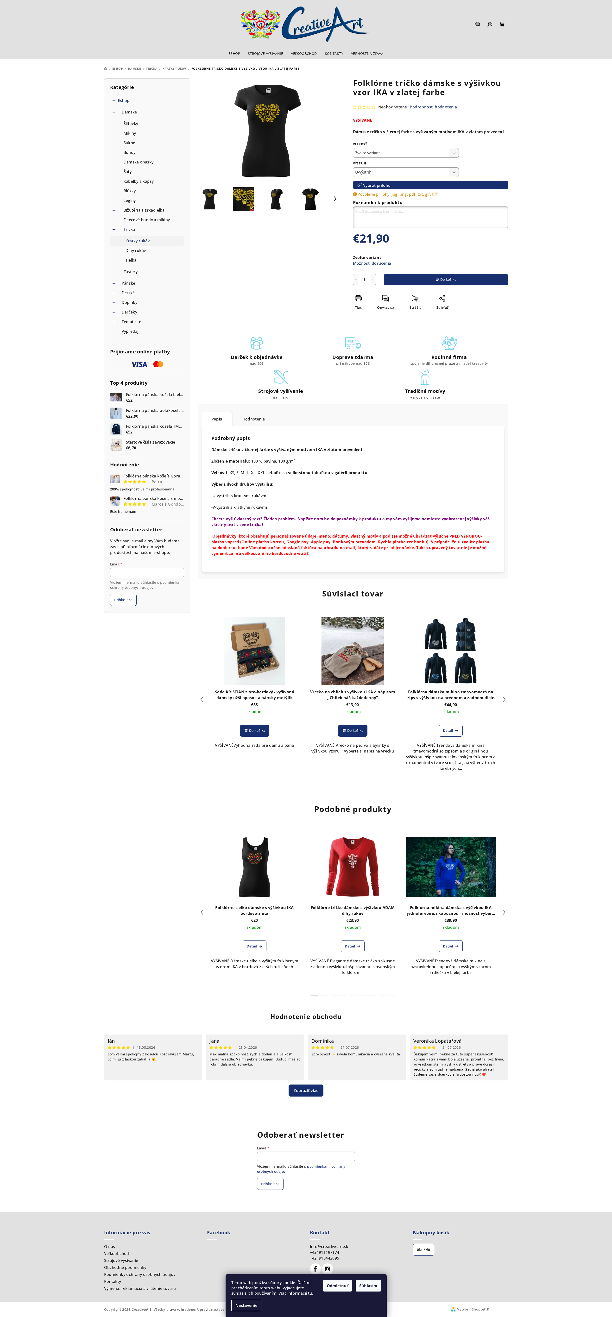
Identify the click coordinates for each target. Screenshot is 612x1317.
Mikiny (130, 133)
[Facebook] (315, 1268)
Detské (128, 292)
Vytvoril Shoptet (471, 1309)
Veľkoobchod (116, 1253)
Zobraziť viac (306, 1090)
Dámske (129, 112)
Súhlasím (368, 1285)
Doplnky (130, 302)
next (504, 699)
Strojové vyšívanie (121, 1260)
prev (202, 699)
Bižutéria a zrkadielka (144, 210)
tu (310, 1293)
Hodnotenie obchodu (306, 1016)
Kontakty (112, 1281)
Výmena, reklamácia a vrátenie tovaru (140, 1288)
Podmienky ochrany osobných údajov (140, 1274)
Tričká (129, 229)
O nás (109, 1246)
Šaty (128, 171)
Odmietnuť (337, 1285)
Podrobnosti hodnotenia (433, 107)
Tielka (131, 260)
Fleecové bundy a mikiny (147, 219)
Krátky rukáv (138, 241)
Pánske (128, 283)
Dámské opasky (139, 162)
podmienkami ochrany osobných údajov (147, 585)
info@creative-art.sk (329, 1246)
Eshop (124, 100)
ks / (423, 1249)
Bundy (130, 152)
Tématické (131, 321)
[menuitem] (234, 53)
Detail (448, 730)
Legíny (130, 200)
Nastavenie (246, 1305)
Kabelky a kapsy (139, 181)
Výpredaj (130, 331)
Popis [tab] (216, 419)
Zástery (131, 271)
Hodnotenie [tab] (253, 419)
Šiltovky (131, 123)
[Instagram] (327, 1268)
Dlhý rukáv (136, 250)
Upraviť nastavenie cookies (220, 1309)
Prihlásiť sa (123, 599)
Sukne (129, 142)
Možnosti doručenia (372, 263)
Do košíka (448, 279)
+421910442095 (324, 1258)
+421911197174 (324, 1252)
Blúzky (130, 191)
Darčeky (129, 312)
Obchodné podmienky (125, 1267)
